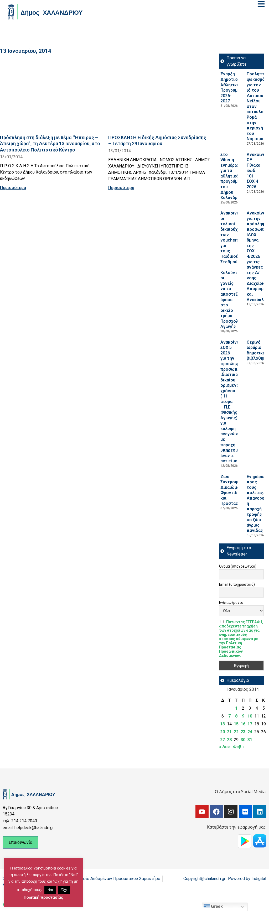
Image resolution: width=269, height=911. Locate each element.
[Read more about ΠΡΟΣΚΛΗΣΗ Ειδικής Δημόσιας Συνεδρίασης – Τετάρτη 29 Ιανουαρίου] (159, 98)
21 (229, 731)
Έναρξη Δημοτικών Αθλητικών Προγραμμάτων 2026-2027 (235, 87)
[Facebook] (216, 811)
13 (222, 723)
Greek (216, 906)
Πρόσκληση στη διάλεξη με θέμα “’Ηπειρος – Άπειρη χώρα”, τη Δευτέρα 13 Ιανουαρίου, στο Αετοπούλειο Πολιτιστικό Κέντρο (50, 143)
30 (243, 739)
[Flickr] (245, 811)
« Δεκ (224, 746)
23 (243, 731)
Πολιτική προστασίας (43, 897)
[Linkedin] (259, 811)
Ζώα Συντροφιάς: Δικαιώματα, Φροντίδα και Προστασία (232, 490)
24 (249, 731)
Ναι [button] (50, 890)
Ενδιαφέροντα (231, 602)
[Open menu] (261, 4)
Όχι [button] (64, 890)
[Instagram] (230, 811)
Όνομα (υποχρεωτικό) (237, 566)
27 (222, 739)
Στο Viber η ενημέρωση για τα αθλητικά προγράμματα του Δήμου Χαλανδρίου (233, 176)
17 (249, 723)
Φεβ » (239, 746)
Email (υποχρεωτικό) (237, 584)
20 (222, 731)
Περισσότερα (13, 187)
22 (236, 731)
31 (249, 739)
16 (243, 723)
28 (229, 739)
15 (236, 723)
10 (249, 716)
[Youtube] (202, 811)
